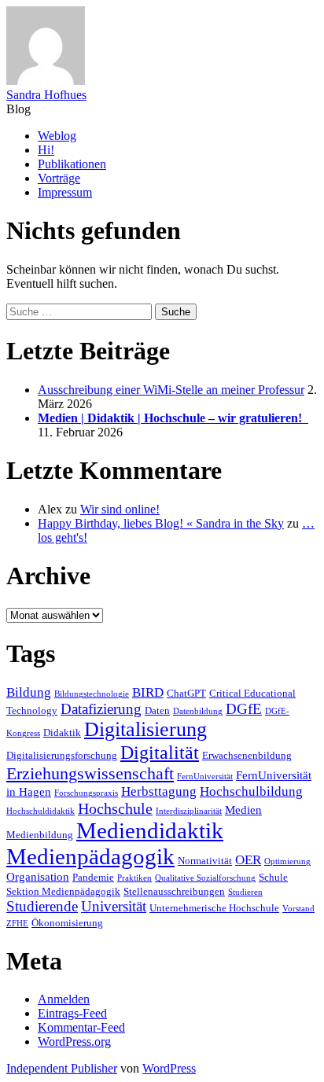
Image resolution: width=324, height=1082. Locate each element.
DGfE (244, 709)
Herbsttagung (159, 791)
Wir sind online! (120, 509)
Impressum (65, 192)
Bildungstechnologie (91, 694)
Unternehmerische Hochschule (214, 908)
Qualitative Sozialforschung (205, 878)
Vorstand (298, 908)
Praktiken (134, 878)
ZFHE (17, 923)
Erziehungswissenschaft (90, 773)
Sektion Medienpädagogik (63, 891)
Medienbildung (39, 835)
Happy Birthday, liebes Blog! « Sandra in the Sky (161, 523)
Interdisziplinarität (189, 811)
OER (248, 859)
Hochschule (115, 808)
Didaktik (62, 732)
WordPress (169, 1068)
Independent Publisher (61, 1068)
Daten (157, 710)
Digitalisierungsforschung (61, 755)
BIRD (148, 692)
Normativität (205, 861)
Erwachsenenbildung (247, 755)
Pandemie (93, 877)
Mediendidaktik (149, 830)
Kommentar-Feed (81, 1027)
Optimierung (287, 861)
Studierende (42, 906)
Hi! (46, 149)
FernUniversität (205, 776)
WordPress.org (74, 1041)
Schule (273, 877)
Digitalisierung (145, 729)
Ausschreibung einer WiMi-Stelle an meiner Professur (171, 389)
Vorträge (59, 178)
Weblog (57, 135)
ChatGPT (186, 693)
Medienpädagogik (90, 856)
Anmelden (64, 999)
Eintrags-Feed (72, 1013)
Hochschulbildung (251, 791)
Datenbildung (198, 711)
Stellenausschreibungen (174, 891)
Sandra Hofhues (46, 94)
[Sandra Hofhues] (45, 80)
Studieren (245, 892)
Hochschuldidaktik (40, 811)
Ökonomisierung (67, 923)
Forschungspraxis (86, 793)
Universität (113, 906)
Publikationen (72, 164)
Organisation (37, 876)
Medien (243, 809)
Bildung (28, 692)
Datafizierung (101, 709)
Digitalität (159, 752)
